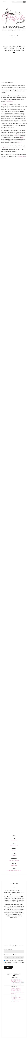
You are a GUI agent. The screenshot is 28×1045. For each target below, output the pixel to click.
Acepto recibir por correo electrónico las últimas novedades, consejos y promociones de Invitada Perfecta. (14, 962)
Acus (22, 137)
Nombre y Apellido (8, 949)
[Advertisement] (14, 1021)
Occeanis (14, 855)
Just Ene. (20, 142)
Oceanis (17, 135)
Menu (4, 1)
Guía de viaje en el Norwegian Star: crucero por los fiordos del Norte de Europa (17, 991)
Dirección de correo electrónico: (11, 954)
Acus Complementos (14, 860)
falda (4, 104)
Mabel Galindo (14, 840)
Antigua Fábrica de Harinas (14, 870)
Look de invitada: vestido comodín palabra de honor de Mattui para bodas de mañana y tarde (17, 981)
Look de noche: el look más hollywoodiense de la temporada (17, 999)
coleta (21, 147)
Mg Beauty (5, 147)
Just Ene (14, 850)
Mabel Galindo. (9, 101)
